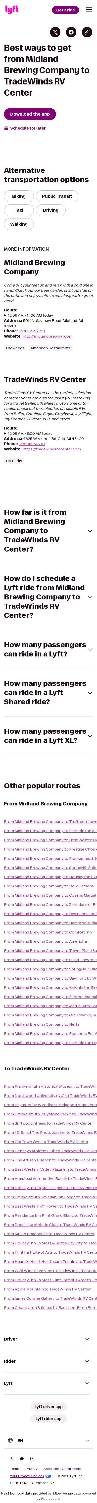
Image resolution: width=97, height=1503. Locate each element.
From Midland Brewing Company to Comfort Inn (48, 932)
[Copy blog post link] (87, 32)
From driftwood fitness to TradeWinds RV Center (48, 1123)
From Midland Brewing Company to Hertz (41, 1024)
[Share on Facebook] (71, 32)
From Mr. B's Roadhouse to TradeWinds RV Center (49, 1233)
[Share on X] (55, 32)
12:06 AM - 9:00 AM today (30, 433)
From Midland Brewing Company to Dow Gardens (49, 886)
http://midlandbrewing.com (47, 336)
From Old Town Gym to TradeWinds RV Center (46, 1141)
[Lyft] (12, 10)
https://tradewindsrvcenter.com (52, 449)
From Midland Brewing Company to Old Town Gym (50, 1015)
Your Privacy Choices (27, 1476)
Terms (15, 1469)
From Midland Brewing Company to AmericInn (46, 941)
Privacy (32, 1469)
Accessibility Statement (63, 1469)
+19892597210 (32, 331)
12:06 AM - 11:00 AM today (30, 315)
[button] (89, 9)
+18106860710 (32, 443)
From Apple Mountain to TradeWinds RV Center (47, 1289)
